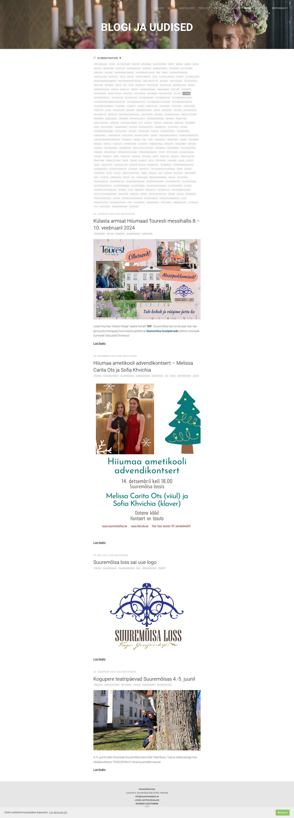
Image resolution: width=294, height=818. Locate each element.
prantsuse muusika (137, 165)
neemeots (136, 156)
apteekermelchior (160, 68)
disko (155, 77)
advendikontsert (159, 64)
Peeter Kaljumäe (187, 156)
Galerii (218, 8)
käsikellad (170, 118)
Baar (158, 72)
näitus (116, 156)
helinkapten (186, 89)
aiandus (179, 64)
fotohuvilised (152, 85)
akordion (97, 68)
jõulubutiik (112, 114)
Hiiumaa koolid (131, 98)
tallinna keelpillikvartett (181, 190)
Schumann (178, 173)
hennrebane (152, 93)
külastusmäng (100, 135)
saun (160, 173)
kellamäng (114, 123)
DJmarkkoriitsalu (192, 77)
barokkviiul (113, 77)
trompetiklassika (151, 198)
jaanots (157, 110)
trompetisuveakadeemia (169, 198)
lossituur (107, 144)
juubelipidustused (172, 114)
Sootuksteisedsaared (157, 177)
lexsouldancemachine (168, 135)
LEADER (154, 135)
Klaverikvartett (107, 127)
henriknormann (165, 93)
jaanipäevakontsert (144, 110)
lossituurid (117, 144)
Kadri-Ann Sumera (188, 114)
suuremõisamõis (175, 186)
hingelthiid (131, 106)
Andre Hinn (120, 68)
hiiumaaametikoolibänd (182, 98)
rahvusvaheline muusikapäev (163, 169)
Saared (144, 173)
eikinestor (164, 81)
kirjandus (157, 123)
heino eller (175, 89)
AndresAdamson (134, 68)
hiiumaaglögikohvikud (136, 102)
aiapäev (188, 64)
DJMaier (180, 77)
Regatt (179, 169)
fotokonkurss (165, 85)
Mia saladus (160, 148)
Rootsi (109, 173)
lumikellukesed (130, 144)
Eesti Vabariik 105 (150, 81)
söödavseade (142, 177)
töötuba (180, 194)
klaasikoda (179, 123)
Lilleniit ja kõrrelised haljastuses (107, 139)
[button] (279, 8)
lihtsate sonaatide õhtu (188, 135)
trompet (116, 198)
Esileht (159, 8)
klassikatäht (190, 123)
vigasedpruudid (179, 202)
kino (140, 123)
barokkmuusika (100, 77)
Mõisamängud (110, 152)
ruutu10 (117, 173)
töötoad (171, 194)
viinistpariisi (193, 202)
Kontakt (260, 8)
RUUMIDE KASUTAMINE (147, 803)
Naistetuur (107, 156)
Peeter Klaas (99, 160)
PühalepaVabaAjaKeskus (183, 165)
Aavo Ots (135, 64)
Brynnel (130, 77)
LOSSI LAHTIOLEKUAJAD (147, 800)
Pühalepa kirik (152, 165)
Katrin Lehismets (101, 123)
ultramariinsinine (101, 202)
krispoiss (154, 131)
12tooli (112, 64)
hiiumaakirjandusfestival (182, 102)
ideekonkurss (151, 106)
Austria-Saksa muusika (145, 72)
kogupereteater (121, 127)
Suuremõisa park (189, 181)
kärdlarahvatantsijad (155, 118)
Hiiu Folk (177, 93)
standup (172, 177)
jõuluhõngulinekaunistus (129, 114)
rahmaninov (144, 169)
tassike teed (123, 194)
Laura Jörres (127, 135)
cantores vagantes (143, 77)
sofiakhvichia (115, 177)
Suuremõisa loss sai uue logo (124, 562)
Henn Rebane (139, 93)
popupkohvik (107, 165)
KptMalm (132, 131)
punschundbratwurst (117, 169)
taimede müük (164, 190)
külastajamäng (183, 131)
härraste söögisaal (147, 89)
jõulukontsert (147, 114)
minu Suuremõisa (188, 148)
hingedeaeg (120, 106)
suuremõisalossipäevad (156, 186)
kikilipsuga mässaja (129, 123)
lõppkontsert (172, 139)
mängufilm (168, 144)
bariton (165, 72)
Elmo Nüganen (176, 81)
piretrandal (172, 160)
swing (130, 190)
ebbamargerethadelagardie (105, 81)
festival (118, 85)
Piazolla (133, 160)
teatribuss (134, 194)
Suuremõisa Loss (117, 181)
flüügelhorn (140, 85)
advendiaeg (146, 64)
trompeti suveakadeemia (132, 198)
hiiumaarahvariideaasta (103, 106)
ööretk (155, 156)
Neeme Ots (125, 156)
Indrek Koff (98, 110)
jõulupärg (158, 114)
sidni (96, 177)
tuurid (183, 198)
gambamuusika (179, 85)
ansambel (147, 68)
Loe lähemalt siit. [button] (58, 812)
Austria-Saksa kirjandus (124, 72)
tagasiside (139, 190)
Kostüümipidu (121, 131)
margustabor (180, 144)
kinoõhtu (148, 123)
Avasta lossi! (186, 8)
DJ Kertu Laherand (166, 77)
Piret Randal (161, 160)
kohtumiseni (173, 127)
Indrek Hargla (189, 106)
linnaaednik (126, 139)
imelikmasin (177, 106)
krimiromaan (144, 131)
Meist (171, 8)
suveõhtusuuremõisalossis (105, 190)
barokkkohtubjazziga (178, 72)
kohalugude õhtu (146, 127)
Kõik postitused (100, 64)
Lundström (142, 144)
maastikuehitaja (155, 144)
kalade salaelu (111, 118)
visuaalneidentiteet (119, 206)
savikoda (168, 173)
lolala (150, 139)
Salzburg (152, 173)
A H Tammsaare (123, 64)
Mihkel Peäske (173, 148)
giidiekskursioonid (101, 89)
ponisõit (189, 160)
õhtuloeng (146, 156)
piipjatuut (143, 160)
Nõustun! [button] (283, 812)
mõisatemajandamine (148, 152)
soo (132, 177)
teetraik (144, 194)
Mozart (161, 152)
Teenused (204, 8)
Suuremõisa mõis (173, 181)
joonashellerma (190, 110)
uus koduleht (139, 202)
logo (144, 139)
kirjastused (168, 123)
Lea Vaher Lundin (141, 135)
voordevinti (133, 206)
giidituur (114, 89)
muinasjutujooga (186, 152)
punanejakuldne (100, 169)
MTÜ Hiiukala (172, 152)
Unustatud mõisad (117, 202)
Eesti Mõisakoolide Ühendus (129, 81)
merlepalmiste (125, 148)
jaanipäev (130, 110)
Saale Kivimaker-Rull (131, 173)
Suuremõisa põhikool (103, 186)
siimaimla (104, 177)
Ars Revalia (173, 68)
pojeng (181, 160)
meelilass (98, 148)
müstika (97, 156)
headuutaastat (163, 89)
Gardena (191, 85)
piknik (151, 160)
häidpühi (134, 89)
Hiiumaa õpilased (146, 98)
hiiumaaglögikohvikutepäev (158, 102)
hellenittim (127, 93)
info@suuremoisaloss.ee (147, 796)
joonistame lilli (100, 114)
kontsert (183, 127)
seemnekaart (190, 173)
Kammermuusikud (137, 118)
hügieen (141, 106)
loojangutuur (160, 139)
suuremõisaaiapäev (122, 186)
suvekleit (187, 186)
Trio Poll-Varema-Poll (102, 198)
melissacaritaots (110, 148)
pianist (125, 160)
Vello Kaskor (166, 202)
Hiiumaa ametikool (101, 98)
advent (171, 64)
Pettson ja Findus (113, 160)
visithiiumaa (105, 206)
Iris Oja (108, 110)
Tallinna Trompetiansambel (105, 194)
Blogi (247, 8)
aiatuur (196, 64)
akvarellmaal (109, 68)
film (124, 85)
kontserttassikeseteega (103, 131)
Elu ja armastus (191, 81)
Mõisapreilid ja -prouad (127, 152)
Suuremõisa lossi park (135, 181)
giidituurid (124, 89)
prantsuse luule (121, 165)
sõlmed (126, 177)
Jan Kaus (177, 110)
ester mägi (98, 85)
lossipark (98, 144)
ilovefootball (164, 106)
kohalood (133, 127)
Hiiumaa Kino (117, 98)
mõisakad (98, 152)
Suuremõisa (182, 177)
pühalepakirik (165, 165)
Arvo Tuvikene (186, 68)
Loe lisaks (99, 343)
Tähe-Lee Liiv (150, 190)
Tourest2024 (190, 194)
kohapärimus (160, 127)
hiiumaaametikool (162, 98)
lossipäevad (193, 139)
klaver (96, 127)
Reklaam (188, 169)
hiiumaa (186, 93)
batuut (122, 77)
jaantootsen (167, 110)
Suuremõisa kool (101, 181)
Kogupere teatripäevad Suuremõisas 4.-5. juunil (144, 679)
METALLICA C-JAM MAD (143, 148)
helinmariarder (100, 93)
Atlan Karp (98, 72)
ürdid (129, 202)
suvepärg (122, 190)
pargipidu (175, 156)
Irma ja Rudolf (118, 110)
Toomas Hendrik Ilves (157, 194)
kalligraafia (123, 118)
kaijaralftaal (98, 118)
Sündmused (233, 8)
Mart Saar (192, 144)
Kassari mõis (181, 118)
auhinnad (109, 72)
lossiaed (183, 139)
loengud (137, 139)
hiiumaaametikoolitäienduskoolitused (109, 102)
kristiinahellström (168, 131)
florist (131, 85)
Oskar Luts (164, 156)
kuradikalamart (114, 135)
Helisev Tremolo (114, 93)
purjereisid (133, 169)
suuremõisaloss (138, 186)
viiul (96, 206)
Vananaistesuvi (153, 202)
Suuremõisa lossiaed (155, 181)
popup (97, 165)
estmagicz (109, 85)
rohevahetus (99, 173)
